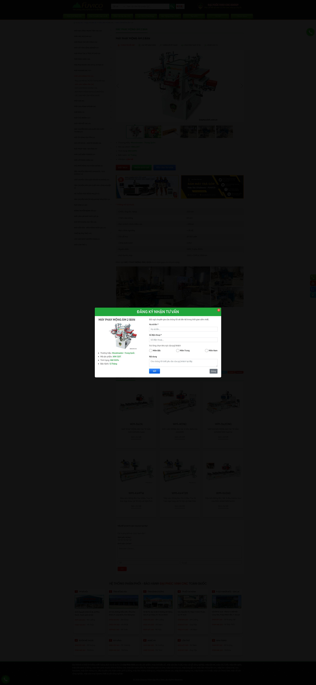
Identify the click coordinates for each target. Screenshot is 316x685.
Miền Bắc (157, 350)
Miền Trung (185, 350)
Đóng (213, 371)
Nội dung (153, 356)
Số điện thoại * (155, 335)
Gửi (154, 371)
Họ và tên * (153, 324)
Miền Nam (213, 350)
